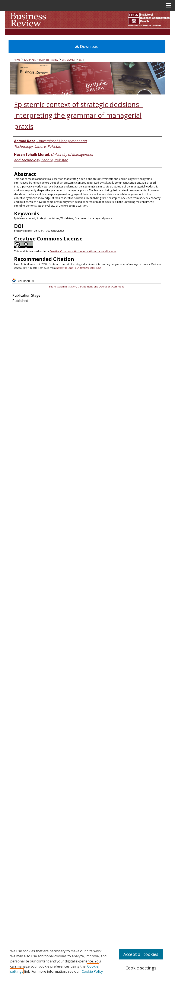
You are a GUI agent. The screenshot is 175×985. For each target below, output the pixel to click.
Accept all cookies (140, 954)
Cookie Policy (92, 971)
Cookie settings (140, 968)
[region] (87, 961)
